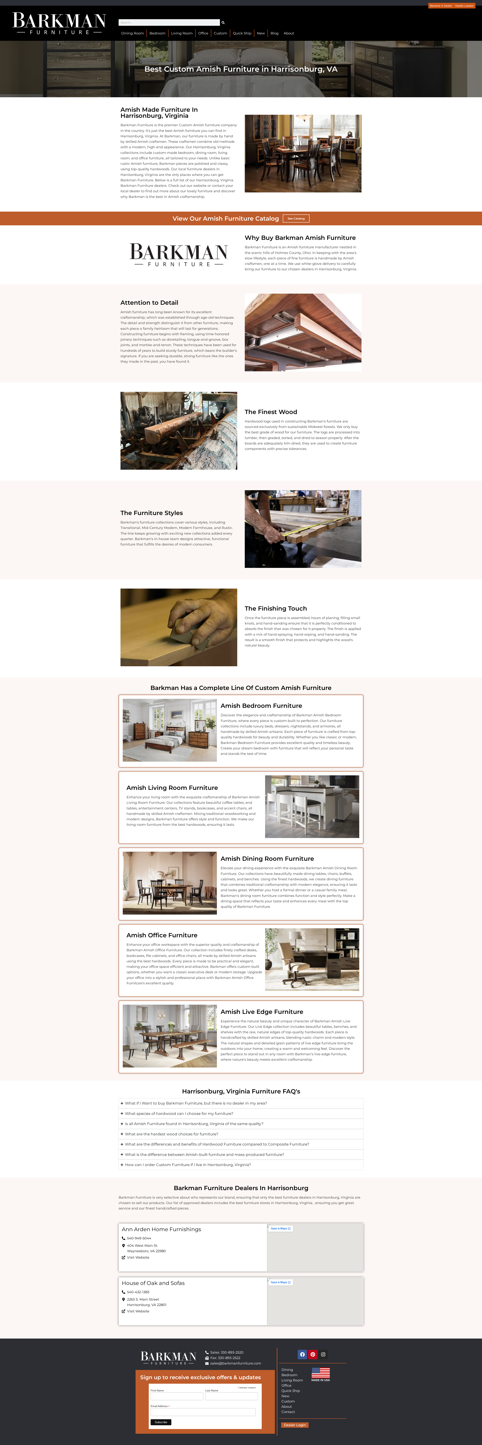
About (289, 33)
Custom (220, 33)
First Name (157, 1390)
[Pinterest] (312, 1354)
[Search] (223, 22)
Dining (287, 1370)
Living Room (182, 33)
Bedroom (157, 33)
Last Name (211, 1390)
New (261, 33)
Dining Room (132, 33)
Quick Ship (242, 33)
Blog (274, 33)
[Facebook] (302, 1354)
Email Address (160, 1406)
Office (203, 33)
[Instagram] (323, 1354)
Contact (288, 1412)
